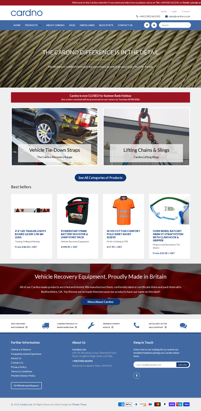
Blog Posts (106, 25)
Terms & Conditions (21, 371)
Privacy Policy (18, 366)
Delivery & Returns (21, 349)
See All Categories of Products (100, 177)
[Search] (187, 25)
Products (31, 25)
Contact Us (125, 25)
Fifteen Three (79, 404)
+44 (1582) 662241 (149, 16)
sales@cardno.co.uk (179, 16)
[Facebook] (136, 375)
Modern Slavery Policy (23, 375)
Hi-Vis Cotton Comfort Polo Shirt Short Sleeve (123, 234)
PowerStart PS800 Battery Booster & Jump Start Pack (74, 234)
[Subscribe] (182, 364)
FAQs (72, 25)
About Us (16, 358)
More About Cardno (100, 302)
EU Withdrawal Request (26, 385)
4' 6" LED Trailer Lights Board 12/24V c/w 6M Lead (30, 234)
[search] (175, 25)
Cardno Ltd (26, 404)
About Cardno (55, 25)
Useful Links (87, 25)
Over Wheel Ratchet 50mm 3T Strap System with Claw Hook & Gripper (168, 235)
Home (164, 11)
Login (174, 11)
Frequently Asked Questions (26, 353)
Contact (186, 11)
